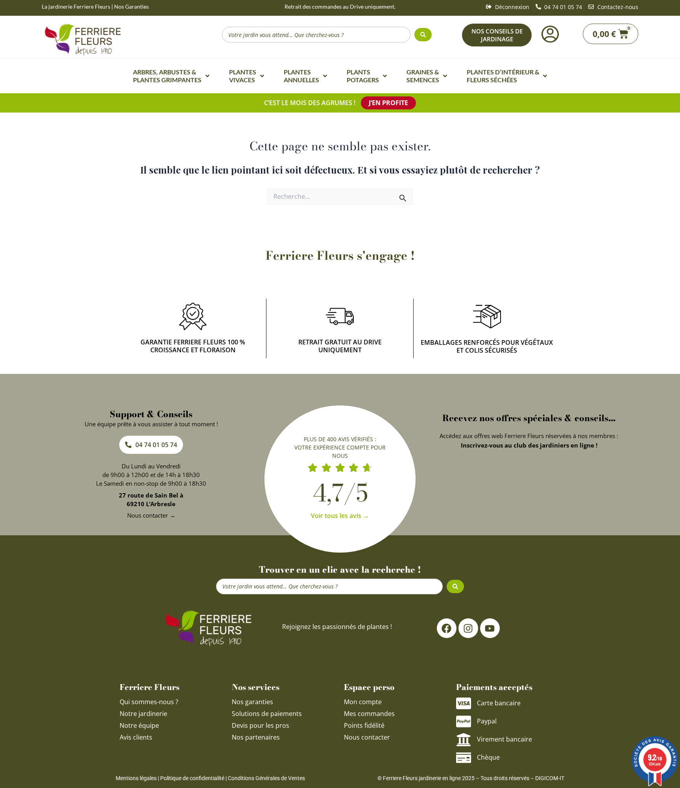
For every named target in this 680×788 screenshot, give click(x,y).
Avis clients (136, 737)
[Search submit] (423, 34)
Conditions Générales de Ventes (266, 778)
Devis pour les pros (260, 725)
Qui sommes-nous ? (150, 701)
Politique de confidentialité (192, 778)
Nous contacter (367, 737)
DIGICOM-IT (549, 778)
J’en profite (388, 102)
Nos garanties (252, 701)
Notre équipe (139, 725)
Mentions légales (136, 778)
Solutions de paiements (267, 713)
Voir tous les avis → (340, 515)
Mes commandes (369, 713)
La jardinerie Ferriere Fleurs (76, 6)
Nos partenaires (256, 737)
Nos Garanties (131, 6)
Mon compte (363, 701)
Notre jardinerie (143, 713)
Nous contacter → (151, 515)
